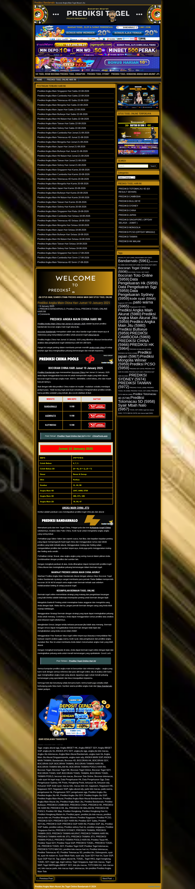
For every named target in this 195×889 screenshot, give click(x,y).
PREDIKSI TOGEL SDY (53, 846)
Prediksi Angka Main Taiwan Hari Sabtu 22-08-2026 (61, 123)
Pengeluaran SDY (61, 792)
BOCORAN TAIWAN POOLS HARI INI (87, 767)
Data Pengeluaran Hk (71, 779)
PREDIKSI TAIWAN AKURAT (66, 833)
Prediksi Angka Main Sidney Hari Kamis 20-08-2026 (61, 207)
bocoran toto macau (64, 776)
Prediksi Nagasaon (87, 817)
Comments (45, 314)
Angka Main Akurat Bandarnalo (73, 754)
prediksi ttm (88, 852)
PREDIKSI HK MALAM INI (81, 808)
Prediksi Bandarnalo (44, 2)
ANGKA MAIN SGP (94, 757)
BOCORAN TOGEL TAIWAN (75, 773)
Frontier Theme (154, 886)
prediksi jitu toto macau (92, 814)
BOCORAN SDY (100, 760)
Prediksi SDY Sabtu (88, 821)
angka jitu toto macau (98, 751)
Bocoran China (78, 372)
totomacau (79, 868)
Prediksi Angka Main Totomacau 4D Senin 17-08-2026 (62, 262)
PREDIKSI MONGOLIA (129, 227)
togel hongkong (103, 859)
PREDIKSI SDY (45, 821)
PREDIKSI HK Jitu (59, 808)
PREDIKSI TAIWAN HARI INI (94, 833)
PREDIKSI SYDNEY (65, 830)
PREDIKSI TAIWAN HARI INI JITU (54, 836)
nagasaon (93, 786)
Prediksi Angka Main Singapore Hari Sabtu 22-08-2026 (63, 91)
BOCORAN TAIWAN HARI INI (89, 764)
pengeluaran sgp (79, 792)
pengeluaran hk (45, 792)
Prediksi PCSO (104, 817)
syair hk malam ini (49, 856)
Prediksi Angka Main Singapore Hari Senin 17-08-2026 (63, 253)
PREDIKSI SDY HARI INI (65, 821)
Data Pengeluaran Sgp (93, 779)
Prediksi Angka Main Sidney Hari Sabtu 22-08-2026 (61, 128)
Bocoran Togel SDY (101, 770)
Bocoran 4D (70, 760)
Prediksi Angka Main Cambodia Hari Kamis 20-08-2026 (63, 174)
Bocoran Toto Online (83, 776)
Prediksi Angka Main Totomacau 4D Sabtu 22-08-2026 (62, 100)
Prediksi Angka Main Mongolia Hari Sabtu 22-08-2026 (62, 105)
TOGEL (80, 859)
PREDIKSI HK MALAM (129, 241)
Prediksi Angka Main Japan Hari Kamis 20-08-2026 (61, 188)
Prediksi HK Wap (54, 811)
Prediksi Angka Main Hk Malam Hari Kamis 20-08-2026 (63, 197)
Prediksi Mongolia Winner (64, 817)
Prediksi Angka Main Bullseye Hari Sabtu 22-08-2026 (62, 114)
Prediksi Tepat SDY (47, 843)
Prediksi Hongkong (72, 811)
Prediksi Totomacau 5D (71, 852)
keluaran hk (90, 783)
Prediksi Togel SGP (74, 846)
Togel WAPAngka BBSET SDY (57, 865)
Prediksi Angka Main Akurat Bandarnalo (83, 798)
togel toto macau (97, 862)
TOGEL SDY (43, 862)
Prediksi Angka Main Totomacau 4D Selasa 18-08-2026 (63, 220)
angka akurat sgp (51, 748)
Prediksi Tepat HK (99, 840)
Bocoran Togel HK (61, 770)
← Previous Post (45, 878)
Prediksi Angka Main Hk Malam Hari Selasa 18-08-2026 (63, 239)
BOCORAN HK (84, 760)
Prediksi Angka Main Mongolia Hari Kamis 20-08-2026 (62, 183)
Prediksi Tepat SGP (66, 843)
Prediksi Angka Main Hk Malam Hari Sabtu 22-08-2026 (63, 119)
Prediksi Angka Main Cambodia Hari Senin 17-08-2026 (63, 257)
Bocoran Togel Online (81, 770)
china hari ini (93, 335)
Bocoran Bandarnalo (47, 331)
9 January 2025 (47, 306)
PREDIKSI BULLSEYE (129, 201)
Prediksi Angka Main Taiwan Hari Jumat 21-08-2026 (61, 160)
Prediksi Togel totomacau (96, 846)
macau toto (68, 786)
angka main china (97, 347)
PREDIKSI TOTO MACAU (50, 849)
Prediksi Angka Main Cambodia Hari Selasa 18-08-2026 (63, 216)
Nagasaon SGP (60, 789)
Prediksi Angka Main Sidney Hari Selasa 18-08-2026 (62, 248)
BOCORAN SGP (45, 764)
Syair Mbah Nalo (67, 856)
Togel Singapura (80, 862)
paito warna (106, 789)
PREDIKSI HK (95, 805)
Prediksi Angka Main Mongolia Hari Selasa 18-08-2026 (63, 225)
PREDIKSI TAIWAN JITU (83, 836)
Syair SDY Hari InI (93, 856)
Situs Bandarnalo (104, 686)
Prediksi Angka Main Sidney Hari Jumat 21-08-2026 (61, 165)
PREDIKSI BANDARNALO (52, 309)
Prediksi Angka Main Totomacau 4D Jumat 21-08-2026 (63, 137)
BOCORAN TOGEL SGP (49, 773)
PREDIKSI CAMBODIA (58, 805)
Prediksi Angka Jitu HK (48, 795)
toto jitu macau (80, 865)
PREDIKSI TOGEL (85, 843)
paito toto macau (92, 789)
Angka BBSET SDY (88, 748)
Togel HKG (90, 859)
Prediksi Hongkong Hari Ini (94, 811)
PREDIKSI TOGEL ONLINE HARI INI (61, 79)
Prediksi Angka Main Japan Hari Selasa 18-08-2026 (61, 230)
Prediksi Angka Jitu (97, 792)
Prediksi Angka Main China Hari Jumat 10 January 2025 (74, 303)
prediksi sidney (56, 827)
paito (60, 639)
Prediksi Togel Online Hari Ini (70, 436)
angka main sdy (76, 757)
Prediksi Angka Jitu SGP (95, 795)
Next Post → (108, 878)
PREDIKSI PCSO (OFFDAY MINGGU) (137, 232)
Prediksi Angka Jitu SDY (71, 795)
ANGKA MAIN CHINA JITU (75, 507)
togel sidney (65, 862)
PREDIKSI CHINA (78, 805)
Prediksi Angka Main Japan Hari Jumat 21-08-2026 (61, 146)
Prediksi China (73, 309)
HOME (39, 79)
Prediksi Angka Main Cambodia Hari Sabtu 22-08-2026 (63, 96)
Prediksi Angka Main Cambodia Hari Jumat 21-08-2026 (63, 133)
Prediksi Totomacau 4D (48, 852)
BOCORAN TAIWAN (64, 764)
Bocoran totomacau (103, 776)
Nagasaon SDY (45, 789)
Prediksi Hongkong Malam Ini (51, 814)
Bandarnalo (58, 760)
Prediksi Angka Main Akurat (50, 798)
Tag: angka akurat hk (65, 859)
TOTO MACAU (95, 865)
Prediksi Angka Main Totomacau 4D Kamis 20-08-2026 (63, 179)
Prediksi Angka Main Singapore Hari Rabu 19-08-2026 (63, 211)
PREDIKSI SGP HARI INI (74, 824)
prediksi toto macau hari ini (76, 849)
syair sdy (80, 856)
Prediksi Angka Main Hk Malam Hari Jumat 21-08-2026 (63, 156)
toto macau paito (49, 868)
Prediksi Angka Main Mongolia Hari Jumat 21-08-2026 (62, 142)
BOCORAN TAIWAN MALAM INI (53, 767)
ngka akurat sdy (76, 789)
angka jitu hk (49, 751)
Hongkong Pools (76, 783)
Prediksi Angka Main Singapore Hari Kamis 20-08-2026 (63, 170)
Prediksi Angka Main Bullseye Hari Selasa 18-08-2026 (63, 234)
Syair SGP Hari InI (46, 859)
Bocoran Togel (44, 770)
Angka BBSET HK (69, 748)
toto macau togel (66, 868)
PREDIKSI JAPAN (127, 215)
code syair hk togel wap (49, 779)
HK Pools (62, 783)
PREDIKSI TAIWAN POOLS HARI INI (72, 840)
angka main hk (96, 754)
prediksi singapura (96, 827)
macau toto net (81, 786)
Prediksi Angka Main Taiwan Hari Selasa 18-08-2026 (62, 244)
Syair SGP (108, 856)
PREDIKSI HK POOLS (127, 353)
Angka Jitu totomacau (48, 754)
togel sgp (54, 862)
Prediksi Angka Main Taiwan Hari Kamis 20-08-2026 (61, 202)
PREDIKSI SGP (53, 824)
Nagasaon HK (106, 786)
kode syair (57, 786)
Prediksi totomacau (99, 849)
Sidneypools (101, 852)
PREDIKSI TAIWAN (85, 830)
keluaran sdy (103, 783)
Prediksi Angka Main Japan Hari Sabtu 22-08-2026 (61, 109)
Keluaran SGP (44, 786)
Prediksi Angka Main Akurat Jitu (137, 318)
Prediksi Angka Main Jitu (71, 802)
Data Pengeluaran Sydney (136, 294)
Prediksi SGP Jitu (95, 824)
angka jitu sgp (80, 751)
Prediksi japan (73, 814)
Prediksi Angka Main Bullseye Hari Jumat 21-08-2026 (62, 151)
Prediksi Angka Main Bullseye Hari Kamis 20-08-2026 (62, 193)
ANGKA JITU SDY (64, 751)
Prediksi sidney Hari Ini (75, 827)
